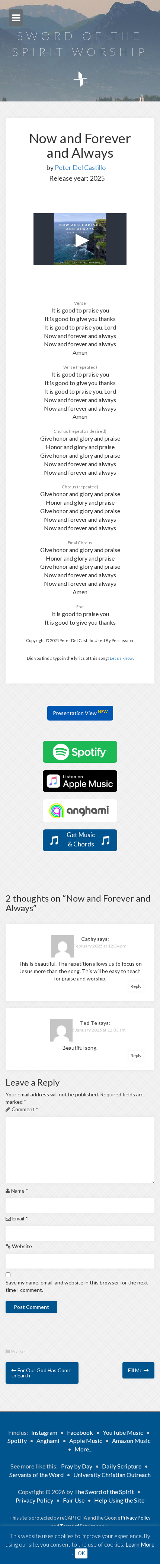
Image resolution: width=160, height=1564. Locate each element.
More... (83, 1449)
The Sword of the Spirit (104, 1491)
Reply (136, 986)
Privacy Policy (34, 1500)
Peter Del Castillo (80, 167)
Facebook (80, 1432)
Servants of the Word (36, 1474)
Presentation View (80, 712)
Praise (18, 1351)
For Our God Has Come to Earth (41, 1372)
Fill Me (136, 1370)
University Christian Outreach (112, 1474)
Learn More (139, 1544)
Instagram (44, 1432)
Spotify (17, 1440)
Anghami (48, 1440)
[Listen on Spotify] (80, 751)
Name (19, 1190)
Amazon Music (131, 1440)
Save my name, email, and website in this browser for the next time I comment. (77, 1286)
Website (22, 1246)
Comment (25, 1109)
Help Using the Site (119, 1500)
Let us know (121, 658)
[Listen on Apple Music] (80, 780)
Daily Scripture (121, 1466)
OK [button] (81, 1553)
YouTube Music (123, 1432)
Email (20, 1218)
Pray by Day (76, 1466)
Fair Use (73, 1500)
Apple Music (85, 1440)
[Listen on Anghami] (80, 810)
